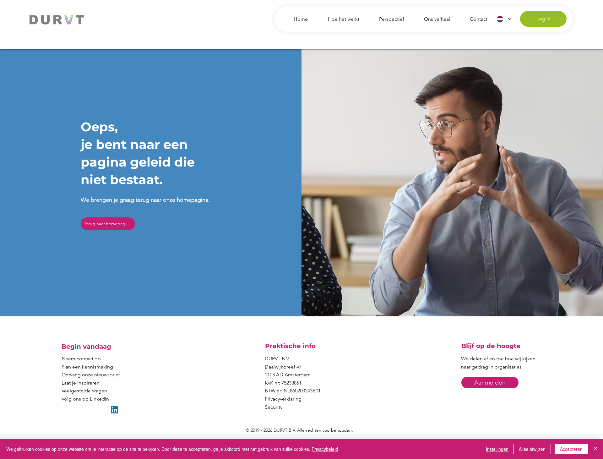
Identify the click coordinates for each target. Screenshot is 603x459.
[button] (490, 382)
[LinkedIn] (114, 409)
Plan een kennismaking (87, 367)
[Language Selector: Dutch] (504, 19)
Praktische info (290, 346)
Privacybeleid (325, 449)
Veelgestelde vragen (84, 391)
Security (273, 407)
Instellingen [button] (497, 449)
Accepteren (571, 449)
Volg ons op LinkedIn (85, 399)
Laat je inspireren (81, 383)
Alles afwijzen (532, 449)
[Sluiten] (595, 449)
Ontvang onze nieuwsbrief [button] (91, 375)
